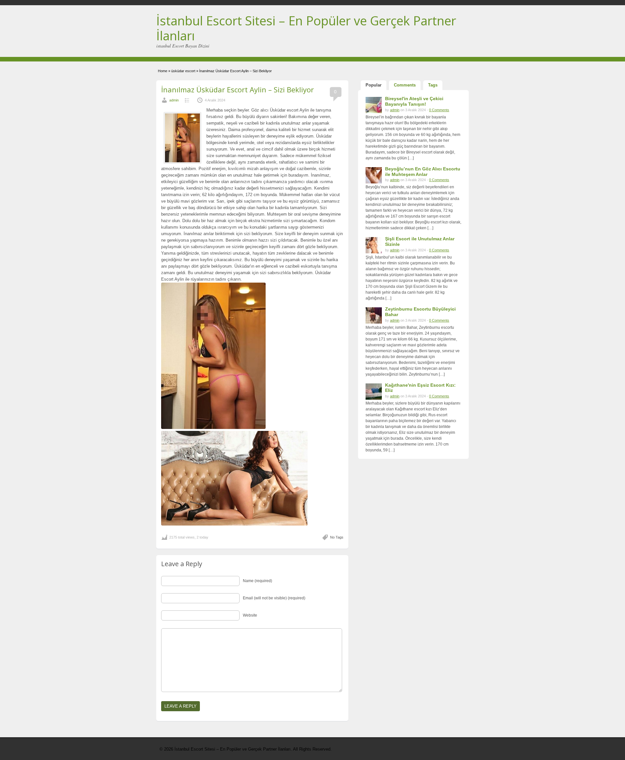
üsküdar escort (183, 71)
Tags (433, 85)
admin (174, 100)
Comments (405, 85)
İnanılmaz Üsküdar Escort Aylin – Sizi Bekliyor (237, 89)
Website (250, 615)
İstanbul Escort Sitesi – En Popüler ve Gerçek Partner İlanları (306, 28)
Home (162, 71)
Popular (374, 85)
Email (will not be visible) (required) (274, 598)
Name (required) (257, 581)
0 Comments (439, 110)
